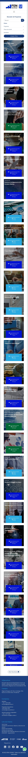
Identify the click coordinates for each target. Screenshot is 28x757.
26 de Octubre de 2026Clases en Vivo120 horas (14, 665)
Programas (6, 26)
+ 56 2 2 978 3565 (6, 702)
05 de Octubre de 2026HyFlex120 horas (14, 357)
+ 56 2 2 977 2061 (6, 714)
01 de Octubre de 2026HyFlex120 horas (14, 311)
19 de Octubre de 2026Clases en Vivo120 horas (14, 588)
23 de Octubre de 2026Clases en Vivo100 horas (14, 612)
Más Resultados (13, 672)
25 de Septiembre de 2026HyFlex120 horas (14, 218)
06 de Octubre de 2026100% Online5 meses (14, 450)
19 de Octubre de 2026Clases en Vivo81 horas (14, 542)
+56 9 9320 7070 (6, 708)
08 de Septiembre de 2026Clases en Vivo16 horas (14, 173)
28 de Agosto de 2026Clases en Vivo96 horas (14, 57)
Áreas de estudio (8, 29)
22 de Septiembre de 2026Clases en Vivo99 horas (14, 195)
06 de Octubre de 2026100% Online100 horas (14, 427)
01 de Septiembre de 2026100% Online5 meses (14, 127)
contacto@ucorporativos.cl (8, 709)
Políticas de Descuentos (7, 730)
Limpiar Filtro (14, 36)
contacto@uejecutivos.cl (7, 704)
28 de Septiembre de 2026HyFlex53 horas (14, 241)
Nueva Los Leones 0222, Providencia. (10, 692)
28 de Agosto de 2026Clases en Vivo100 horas (14, 80)
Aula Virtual (4, 724)
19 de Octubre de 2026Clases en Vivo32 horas (14, 565)
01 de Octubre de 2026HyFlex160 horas (14, 288)
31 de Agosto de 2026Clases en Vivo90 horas (14, 103)
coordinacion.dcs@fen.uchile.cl (9, 715)
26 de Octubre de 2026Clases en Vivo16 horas (14, 658)
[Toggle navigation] (14, 11)
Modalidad (6, 32)
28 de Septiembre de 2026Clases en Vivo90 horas (14, 265)
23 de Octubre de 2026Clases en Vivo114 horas (14, 635)
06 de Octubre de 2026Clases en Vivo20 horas (14, 403)
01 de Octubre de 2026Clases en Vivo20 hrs (14, 334)
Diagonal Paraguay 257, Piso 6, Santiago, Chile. (12, 691)
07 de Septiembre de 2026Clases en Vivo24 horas (14, 150)
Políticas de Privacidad (7, 728)
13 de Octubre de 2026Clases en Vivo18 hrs (14, 496)
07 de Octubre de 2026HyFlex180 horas (14, 473)
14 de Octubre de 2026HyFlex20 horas (14, 519)
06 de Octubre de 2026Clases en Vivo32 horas (14, 380)
